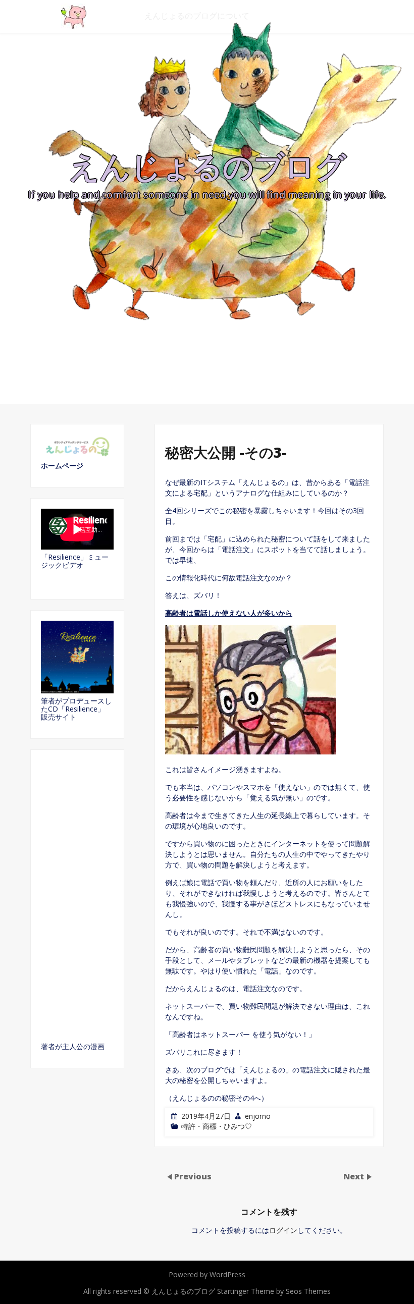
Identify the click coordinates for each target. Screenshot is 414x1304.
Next (354, 1175)
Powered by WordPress (207, 1274)
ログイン (283, 1230)
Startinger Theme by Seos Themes (274, 1291)
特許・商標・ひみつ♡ (216, 1126)
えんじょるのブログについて (196, 15)
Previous (193, 1175)
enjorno (258, 1116)
